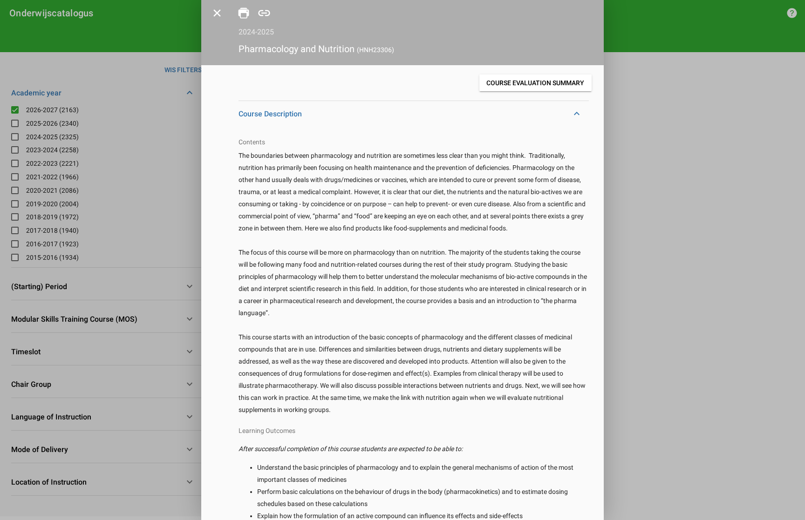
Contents (252, 142)
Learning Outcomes (267, 430)
